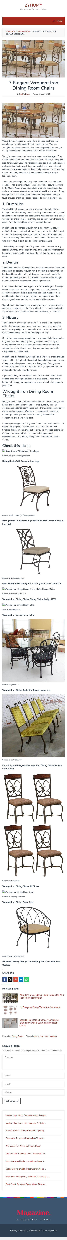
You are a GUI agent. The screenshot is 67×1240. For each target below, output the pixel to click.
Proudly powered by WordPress (24, 1230)
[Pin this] (15, 979)
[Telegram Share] (21, 979)
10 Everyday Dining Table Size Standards (39, 1007)
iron (41, 1036)
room (47, 1036)
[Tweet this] (10, 979)
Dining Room (17, 1036)
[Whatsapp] (26, 979)
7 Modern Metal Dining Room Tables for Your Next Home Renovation (41, 996)
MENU (59, 21)
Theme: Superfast (49, 1230)
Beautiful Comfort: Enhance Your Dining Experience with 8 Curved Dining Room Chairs (39, 1022)
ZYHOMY (33, 5)
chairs (36, 1036)
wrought (53, 1036)
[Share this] (4, 979)
